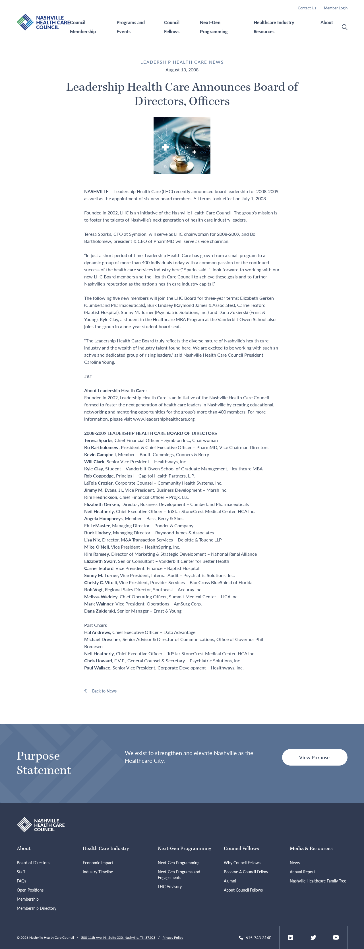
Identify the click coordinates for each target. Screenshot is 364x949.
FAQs (21, 881)
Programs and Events (131, 27)
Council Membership (83, 27)
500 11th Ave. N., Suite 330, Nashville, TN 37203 (118, 937)
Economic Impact (98, 862)
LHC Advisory (170, 886)
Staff (21, 871)
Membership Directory (36, 908)
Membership (28, 899)
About (326, 22)
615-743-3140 (258, 937)
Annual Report (302, 871)
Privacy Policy (172, 937)
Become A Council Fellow (246, 871)
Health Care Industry (106, 848)
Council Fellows (171, 27)
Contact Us (307, 8)
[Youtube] (336, 937)
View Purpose (314, 757)
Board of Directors (33, 862)
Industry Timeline (98, 871)
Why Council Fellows (242, 862)
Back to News (104, 690)
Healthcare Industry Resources (274, 27)
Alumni (230, 881)
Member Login (336, 8)
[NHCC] (41, 824)
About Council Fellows (243, 890)
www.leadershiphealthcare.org (164, 418)
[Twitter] (313, 937)
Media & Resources (311, 848)
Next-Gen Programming (214, 27)
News (295, 862)
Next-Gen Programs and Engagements (179, 874)
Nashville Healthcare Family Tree (318, 881)
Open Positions (30, 890)
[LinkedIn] (290, 937)
